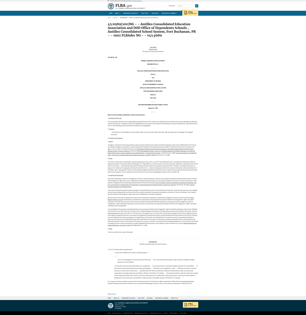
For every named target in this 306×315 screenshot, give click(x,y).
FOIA (109, 313)
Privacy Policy (183, 313)
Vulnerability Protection (155, 313)
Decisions (115, 17)
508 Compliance (174, 313)
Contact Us (174, 298)
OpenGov (166, 313)
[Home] (111, 6)
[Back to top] (302, 311)
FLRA (123, 5)
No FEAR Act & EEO (128, 313)
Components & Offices (128, 298)
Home (110, 13)
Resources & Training (161, 298)
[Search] (196, 5)
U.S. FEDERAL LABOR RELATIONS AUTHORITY (131, 303)
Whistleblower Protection (141, 313)
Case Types (141, 298)
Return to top (112, 294)
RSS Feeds (172, 6)
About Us (116, 298)
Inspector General (116, 313)
